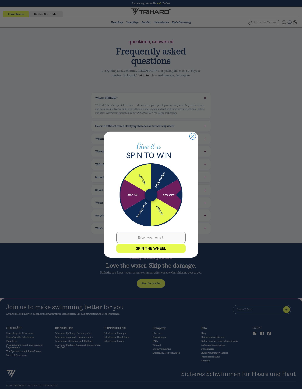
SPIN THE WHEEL (151, 248)
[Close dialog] (193, 136)
